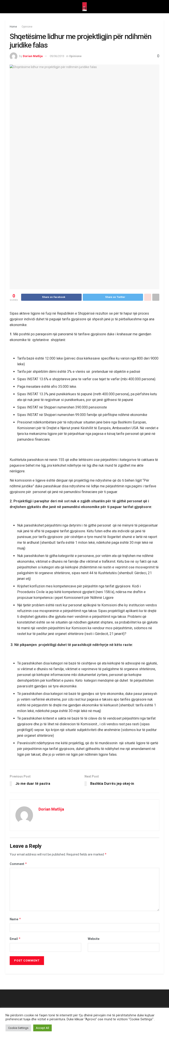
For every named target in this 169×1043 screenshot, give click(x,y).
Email (15, 939)
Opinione (27, 26)
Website (93, 939)
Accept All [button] (42, 1028)
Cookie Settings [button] (18, 1028)
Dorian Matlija (33, 56)
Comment (18, 864)
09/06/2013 (57, 56)
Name (15, 919)
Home (13, 26)
